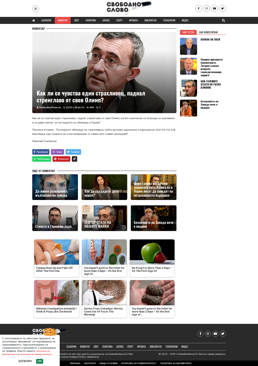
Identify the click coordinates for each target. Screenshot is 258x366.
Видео (185, 20)
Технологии (169, 20)
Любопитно (150, 20)
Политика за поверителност (138, 363)
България (46, 20)
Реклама (75, 363)
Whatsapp (43, 159)
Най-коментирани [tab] (208, 32)
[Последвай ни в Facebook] (198, 8)
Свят (76, 20)
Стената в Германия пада (53, 226)
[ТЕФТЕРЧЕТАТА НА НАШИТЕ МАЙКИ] (104, 218)
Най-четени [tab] (188, 32)
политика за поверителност (36, 354)
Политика (91, 20)
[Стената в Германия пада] (55, 218)
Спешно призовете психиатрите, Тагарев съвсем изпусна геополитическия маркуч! (212, 67)
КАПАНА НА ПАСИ (210, 39)
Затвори (25, 361)
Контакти (90, 363)
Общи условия (108, 363)
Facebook (42, 152)
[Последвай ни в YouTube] (214, 8)
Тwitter (75, 152)
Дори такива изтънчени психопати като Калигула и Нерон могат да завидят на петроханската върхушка (153, 189)
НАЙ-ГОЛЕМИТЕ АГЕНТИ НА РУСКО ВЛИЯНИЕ (211, 84)
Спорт (119, 20)
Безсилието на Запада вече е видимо (153, 224)
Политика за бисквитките (176, 363)
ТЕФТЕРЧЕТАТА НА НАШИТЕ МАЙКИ (98, 224)
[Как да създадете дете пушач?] (104, 187)
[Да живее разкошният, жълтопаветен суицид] (55, 187)
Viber (59, 152)
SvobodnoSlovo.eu (50, 107)
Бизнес (106, 20)
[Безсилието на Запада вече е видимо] (153, 218)
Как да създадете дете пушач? (102, 193)
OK (40, 361)
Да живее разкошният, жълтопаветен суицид (51, 193)
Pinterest (63, 159)
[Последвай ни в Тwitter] (222, 8)
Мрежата (133, 20)
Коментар (63, 20)
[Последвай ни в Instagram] (206, 8)
